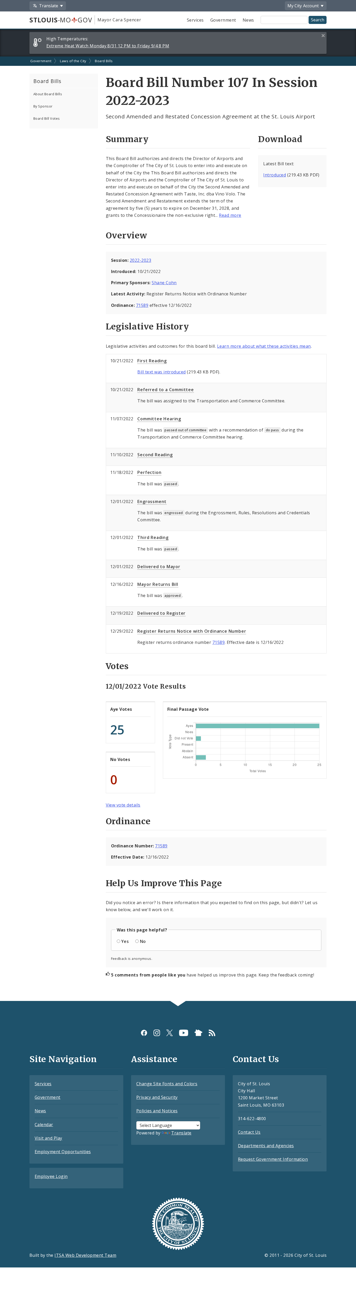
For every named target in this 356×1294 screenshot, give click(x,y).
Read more (230, 215)
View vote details (123, 805)
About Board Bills (47, 94)
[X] (169, 1033)
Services (195, 20)
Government (223, 20)
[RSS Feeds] (212, 1033)
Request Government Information (273, 1159)
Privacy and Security (157, 1097)
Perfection (149, 472)
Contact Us (249, 1132)
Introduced (274, 175)
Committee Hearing (159, 419)
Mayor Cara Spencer (119, 20)
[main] (178, 529)
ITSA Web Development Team (85, 1255)
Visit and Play (48, 1138)
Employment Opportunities (63, 1152)
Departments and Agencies (266, 1146)
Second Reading (155, 455)
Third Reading (152, 537)
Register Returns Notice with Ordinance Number (191, 631)
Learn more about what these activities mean (264, 346)
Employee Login (51, 1176)
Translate (181, 1133)
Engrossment (152, 501)
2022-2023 (140, 260)
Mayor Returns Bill (157, 584)
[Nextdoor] (198, 1033)
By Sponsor (43, 106)
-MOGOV (60, 19)
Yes (125, 941)
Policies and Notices (157, 1111)
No (143, 941)
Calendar (44, 1124)
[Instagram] (157, 1033)
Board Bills (104, 61)
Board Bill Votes (46, 118)
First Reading (152, 361)
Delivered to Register (161, 613)
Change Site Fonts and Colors (166, 1084)
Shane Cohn (164, 283)
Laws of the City (73, 61)
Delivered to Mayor (158, 566)
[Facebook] (144, 1033)
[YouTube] (183, 1033)
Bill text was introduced (161, 372)
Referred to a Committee (165, 389)
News (248, 20)
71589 (142, 305)
